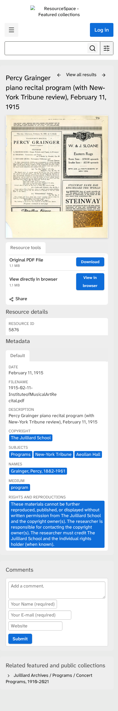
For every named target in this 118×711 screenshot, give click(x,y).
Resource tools (25, 247)
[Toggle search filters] (106, 48)
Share (20, 299)
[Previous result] (59, 75)
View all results (82, 75)
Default (17, 355)
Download (90, 261)
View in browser (90, 281)
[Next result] (103, 75)
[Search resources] (92, 48)
